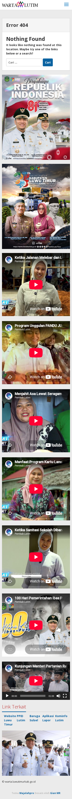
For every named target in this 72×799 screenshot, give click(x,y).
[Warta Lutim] (20, 4)
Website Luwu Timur (10, 720)
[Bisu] (58, 696)
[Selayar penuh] (65, 696)
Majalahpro (26, 793)
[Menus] (66, 5)
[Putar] (7, 696)
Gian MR (55, 793)
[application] (36, 681)
